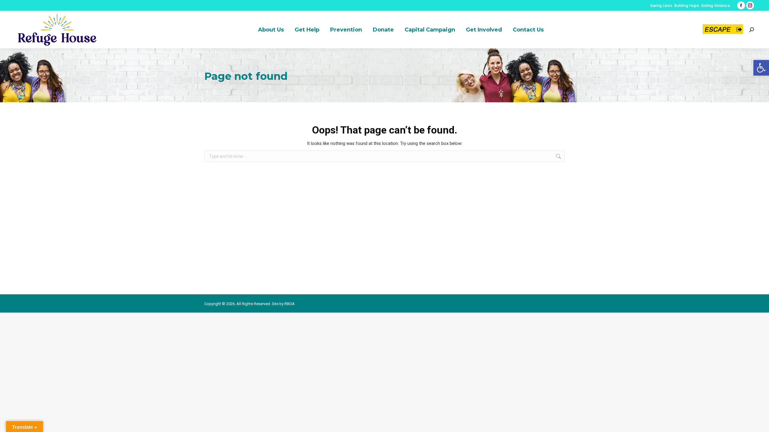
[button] (761, 68)
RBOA (289, 304)
